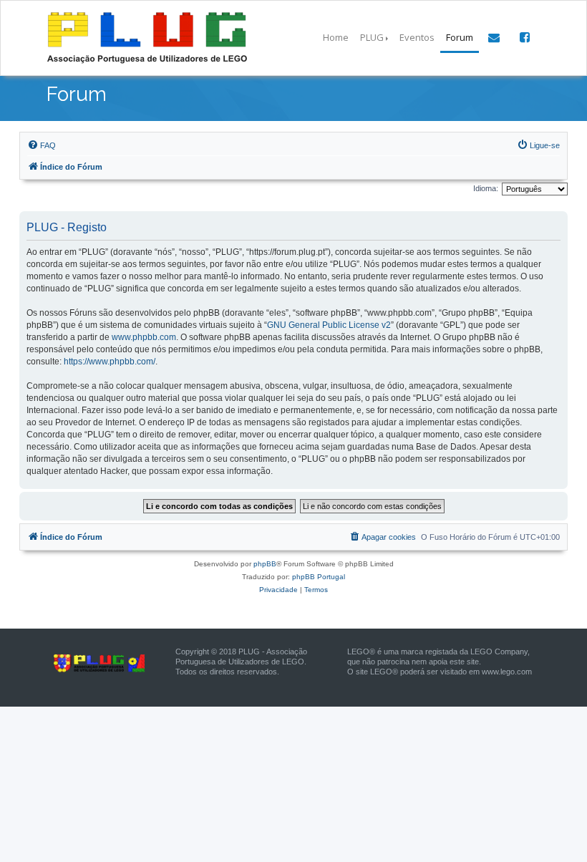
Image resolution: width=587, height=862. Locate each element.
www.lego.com (507, 671)
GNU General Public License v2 (329, 325)
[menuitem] (41, 145)
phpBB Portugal (318, 577)
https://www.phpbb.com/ (109, 362)
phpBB (264, 564)
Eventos (417, 37)
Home (336, 37)
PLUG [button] (372, 37)
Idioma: (485, 188)
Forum (459, 37)
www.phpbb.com (144, 337)
